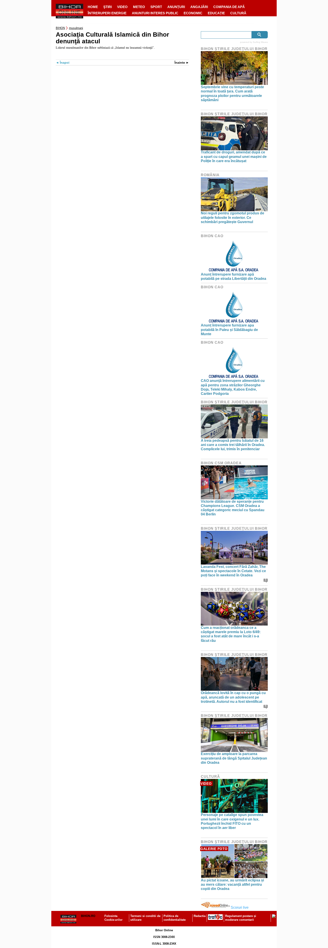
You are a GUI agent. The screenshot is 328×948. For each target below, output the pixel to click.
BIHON (60, 28)
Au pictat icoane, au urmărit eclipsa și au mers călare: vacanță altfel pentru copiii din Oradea (232, 884)
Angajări (199, 7)
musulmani (76, 28)
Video (122, 7)
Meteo (139, 7)
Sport (156, 7)
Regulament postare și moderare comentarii (240, 917)
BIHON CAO (212, 236)
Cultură (238, 13)
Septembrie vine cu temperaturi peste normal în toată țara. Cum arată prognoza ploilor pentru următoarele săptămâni (232, 93)
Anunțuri (176, 7)
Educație (216, 13)
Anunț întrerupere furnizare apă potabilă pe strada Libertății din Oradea (233, 276)
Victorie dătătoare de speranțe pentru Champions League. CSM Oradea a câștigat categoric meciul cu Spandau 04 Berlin (232, 508)
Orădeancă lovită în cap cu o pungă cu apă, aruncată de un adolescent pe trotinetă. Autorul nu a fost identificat (233, 697)
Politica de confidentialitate (175, 917)
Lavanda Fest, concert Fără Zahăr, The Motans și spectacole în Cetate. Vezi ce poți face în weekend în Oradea (233, 571)
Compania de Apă (229, 7)
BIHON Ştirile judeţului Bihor (234, 49)
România (210, 175)
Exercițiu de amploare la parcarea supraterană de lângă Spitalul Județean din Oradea (234, 758)
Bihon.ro (88, 916)
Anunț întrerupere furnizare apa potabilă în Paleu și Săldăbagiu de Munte (229, 329)
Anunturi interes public (155, 13)
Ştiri (107, 7)
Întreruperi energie (107, 13)
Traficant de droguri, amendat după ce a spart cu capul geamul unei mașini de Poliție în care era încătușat (234, 156)
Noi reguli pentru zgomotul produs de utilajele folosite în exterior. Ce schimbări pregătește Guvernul (232, 217)
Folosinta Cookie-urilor (113, 917)
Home (93, 7)
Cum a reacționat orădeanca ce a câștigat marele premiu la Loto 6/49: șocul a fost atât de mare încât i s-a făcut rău (231, 634)
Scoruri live (240, 907)
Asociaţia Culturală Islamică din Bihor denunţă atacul (112, 38)
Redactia (200, 916)
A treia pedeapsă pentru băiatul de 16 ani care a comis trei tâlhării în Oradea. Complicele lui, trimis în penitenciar (233, 445)
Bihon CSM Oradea (221, 463)
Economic (193, 13)
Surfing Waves (260, 42)
